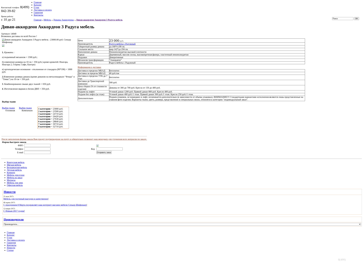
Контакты (38, 15)
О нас (36, 7)
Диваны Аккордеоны (63, 20)
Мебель (47, 20)
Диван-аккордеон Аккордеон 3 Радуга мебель (99, 20)
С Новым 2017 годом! (14, 211)
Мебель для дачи (15, 183)
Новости (10, 192)
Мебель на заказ (14, 177)
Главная (37, 2)
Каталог (38, 5)
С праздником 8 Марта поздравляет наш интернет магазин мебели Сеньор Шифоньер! (45, 205)
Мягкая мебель (14, 165)
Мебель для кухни (15, 175)
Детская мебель (14, 170)
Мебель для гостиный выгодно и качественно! (25, 199)
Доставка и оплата (43, 10)
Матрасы (11, 180)
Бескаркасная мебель (17, 167)
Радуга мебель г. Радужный (122, 44)
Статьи (10, 250)
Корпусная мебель (15, 162)
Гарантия (38, 12)
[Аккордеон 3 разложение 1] (4, 48)
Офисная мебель (15, 185)
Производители (14, 219)
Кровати (11, 172)
